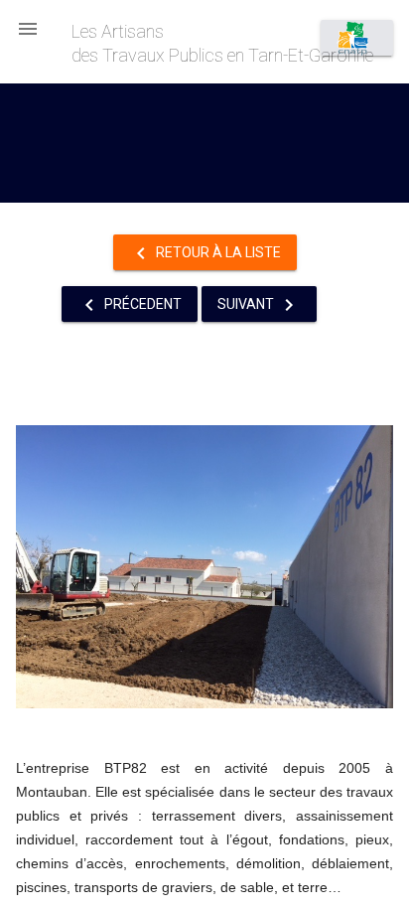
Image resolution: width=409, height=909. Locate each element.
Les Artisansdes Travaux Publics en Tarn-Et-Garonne (222, 43)
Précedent (129, 305)
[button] (28, 28)
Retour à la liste (205, 253)
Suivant (259, 305)
